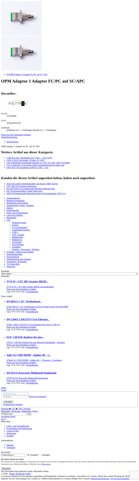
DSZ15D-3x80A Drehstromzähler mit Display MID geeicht (32, 184)
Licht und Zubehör (15, 215)
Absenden (6, 469)
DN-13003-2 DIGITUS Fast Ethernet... (28, 319)
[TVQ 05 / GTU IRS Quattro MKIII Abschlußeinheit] (30, 287)
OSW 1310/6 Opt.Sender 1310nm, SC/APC (26, 160)
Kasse (35, 411)
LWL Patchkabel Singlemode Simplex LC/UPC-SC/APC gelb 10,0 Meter (38, 163)
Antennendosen (13, 198)
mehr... (4, 388)
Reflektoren (17, 240)
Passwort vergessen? (38, 396)
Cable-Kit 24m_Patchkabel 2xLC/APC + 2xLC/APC (29, 158)
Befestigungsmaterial (15, 200)
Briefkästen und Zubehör (17, 203)
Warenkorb (26, 411)
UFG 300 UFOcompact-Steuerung (21, 186)
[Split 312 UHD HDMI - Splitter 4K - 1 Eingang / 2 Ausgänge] (34, 360)
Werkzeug (11, 266)
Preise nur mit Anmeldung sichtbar (16, 135)
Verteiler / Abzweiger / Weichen (25, 249)
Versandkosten (32, 292)
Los (29, 414)
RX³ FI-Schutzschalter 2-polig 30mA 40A (25, 191)
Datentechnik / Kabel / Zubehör (20, 205)
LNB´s (15, 232)
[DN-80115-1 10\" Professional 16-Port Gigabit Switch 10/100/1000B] (37, 307)
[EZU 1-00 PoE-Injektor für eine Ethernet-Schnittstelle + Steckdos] (36, 342)
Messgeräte (11, 218)
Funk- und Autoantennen (17, 213)
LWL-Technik (18, 235)
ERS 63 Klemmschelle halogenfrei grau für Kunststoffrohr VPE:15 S (36, 193)
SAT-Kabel (17, 242)
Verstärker (16, 247)
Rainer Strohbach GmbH (20, 474)
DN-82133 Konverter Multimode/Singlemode (31, 372)
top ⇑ (3, 419)
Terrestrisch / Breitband (16, 262)
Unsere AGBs (13, 431)
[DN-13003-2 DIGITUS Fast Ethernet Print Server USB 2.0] (33, 325)
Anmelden (8, 402)
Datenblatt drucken (9, 137)
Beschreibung (12, 142)
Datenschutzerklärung (100, 478)
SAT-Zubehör (18, 244)
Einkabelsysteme (19, 222)
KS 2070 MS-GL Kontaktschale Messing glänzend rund (31, 188)
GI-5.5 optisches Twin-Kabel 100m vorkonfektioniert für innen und (35, 165)
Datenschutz (46, 464)
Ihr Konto (16, 411)
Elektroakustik (13, 210)
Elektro (10, 208)
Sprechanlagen (13, 257)
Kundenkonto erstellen (13, 404)
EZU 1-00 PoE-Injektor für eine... (25, 337)
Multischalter (17, 237)
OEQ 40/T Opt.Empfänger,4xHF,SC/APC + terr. (28, 167)
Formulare (11, 447)
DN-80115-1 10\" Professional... (24, 301)
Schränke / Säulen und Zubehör (20, 252)
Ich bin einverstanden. (120, 478)
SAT (8, 220)
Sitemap (10, 445)
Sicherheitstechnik (14, 254)
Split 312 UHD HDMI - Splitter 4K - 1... (29, 355)
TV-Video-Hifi (13, 264)
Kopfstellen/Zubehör (21, 230)
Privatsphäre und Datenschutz (19, 428)
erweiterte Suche (8, 416)
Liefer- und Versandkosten (18, 426)
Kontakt (10, 436)
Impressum (11, 433)
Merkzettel (5, 411)
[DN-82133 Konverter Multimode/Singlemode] (27, 378)
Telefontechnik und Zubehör (19, 259)
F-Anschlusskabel (19, 227)
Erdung (15, 225)
